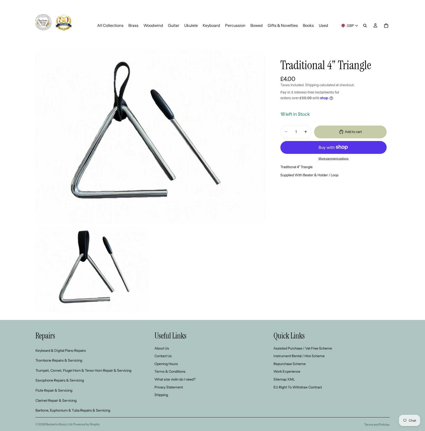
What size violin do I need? (175, 379)
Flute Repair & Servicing (53, 390)
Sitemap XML (284, 379)
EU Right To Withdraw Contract (297, 387)
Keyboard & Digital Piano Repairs (60, 350)
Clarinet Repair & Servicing (55, 400)
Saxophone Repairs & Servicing (59, 380)
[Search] (365, 25)
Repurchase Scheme (289, 363)
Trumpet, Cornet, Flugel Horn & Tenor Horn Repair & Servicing (83, 370)
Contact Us (163, 356)
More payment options (334, 158)
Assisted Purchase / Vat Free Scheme (302, 348)
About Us (161, 348)
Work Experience (286, 371)
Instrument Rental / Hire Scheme (299, 356)
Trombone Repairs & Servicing (58, 360)
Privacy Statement (168, 387)
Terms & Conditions (169, 371)
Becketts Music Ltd (59, 424)
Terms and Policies (377, 424)
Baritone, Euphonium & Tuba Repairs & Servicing (72, 410)
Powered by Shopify (86, 424)
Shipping (161, 395)
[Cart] (386, 25)
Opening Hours (166, 363)
